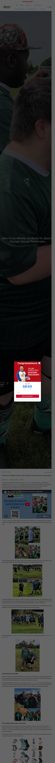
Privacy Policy (36, 399)
